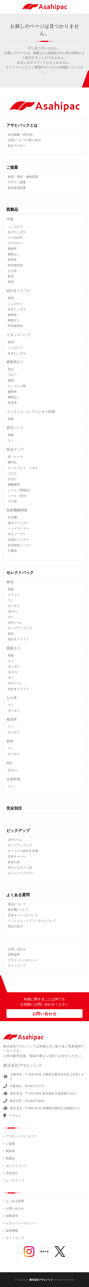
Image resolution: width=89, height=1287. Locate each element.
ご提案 (12, 167)
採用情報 (12, 1230)
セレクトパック (20, 572)
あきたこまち (17, 232)
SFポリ (13, 611)
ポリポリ (14, 606)
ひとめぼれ (15, 237)
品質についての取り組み (24, 140)
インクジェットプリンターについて (32, 920)
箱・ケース (15, 456)
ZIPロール (15, 622)
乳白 (11, 369)
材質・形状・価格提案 (23, 176)
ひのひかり (15, 243)
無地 (11, 281)
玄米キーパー (17, 856)
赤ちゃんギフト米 (20, 867)
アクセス (15, 1115)
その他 (12, 501)
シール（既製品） (20, 490)
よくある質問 (18, 895)
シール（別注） (18, 495)
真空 (11, 633)
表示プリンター (18, 523)
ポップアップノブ (20, 628)
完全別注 (14, 808)
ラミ (11, 440)
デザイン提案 (17, 182)
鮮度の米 (14, 862)
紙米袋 (10, 1151)
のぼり (12, 479)
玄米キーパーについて (23, 915)
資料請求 (14, 954)
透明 (11, 380)
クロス (12, 473)
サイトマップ (17, 965)
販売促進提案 (17, 187)
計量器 (12, 550)
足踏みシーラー (18, 539)
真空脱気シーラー (20, 545)
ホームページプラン (21, 873)
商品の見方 (15, 926)
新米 (11, 276)
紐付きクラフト (18, 639)
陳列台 (12, 462)
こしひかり (15, 226)
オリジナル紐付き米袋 (23, 851)
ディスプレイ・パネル (23, 468)
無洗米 (12, 259)
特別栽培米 (15, 265)
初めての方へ (17, 145)
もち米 (12, 270)
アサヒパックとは (22, 125)
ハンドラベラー (18, 528)
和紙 (11, 419)
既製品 (12, 209)
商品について (17, 904)
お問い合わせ (17, 949)
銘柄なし (14, 254)
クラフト (14, 595)
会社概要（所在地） (21, 134)
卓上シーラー (17, 534)
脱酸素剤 (14, 484)
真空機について (18, 909)
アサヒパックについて (21, 1136)
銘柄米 (12, 248)
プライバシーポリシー (23, 960)
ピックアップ (18, 830)
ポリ (11, 617)
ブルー (12, 375)
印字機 (12, 517)
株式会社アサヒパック (41, 1279)
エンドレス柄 (17, 386)
